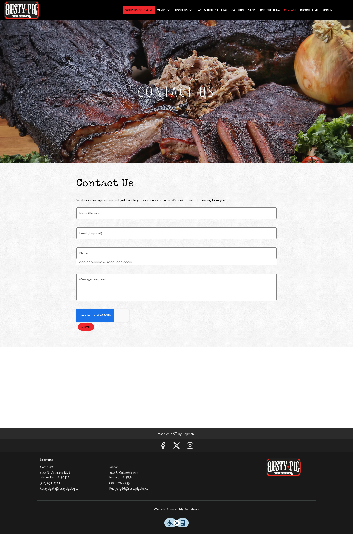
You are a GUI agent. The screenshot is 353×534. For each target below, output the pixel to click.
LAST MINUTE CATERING (212, 10)
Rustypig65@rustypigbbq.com (60, 489)
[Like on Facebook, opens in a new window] (163, 446)
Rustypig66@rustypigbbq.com (130, 489)
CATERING (237, 10)
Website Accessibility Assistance (176, 509)
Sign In (327, 10)
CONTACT (290, 10)
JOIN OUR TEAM (270, 10)
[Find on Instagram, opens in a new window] (190, 446)
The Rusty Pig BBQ (283, 467)
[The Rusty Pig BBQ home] (21, 10)
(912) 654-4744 (50, 483)
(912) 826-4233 (119, 483)
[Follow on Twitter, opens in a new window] (176, 446)
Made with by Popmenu (99, 433)
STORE (252, 10)
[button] (164, 10)
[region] (176, 387)
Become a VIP (309, 10)
